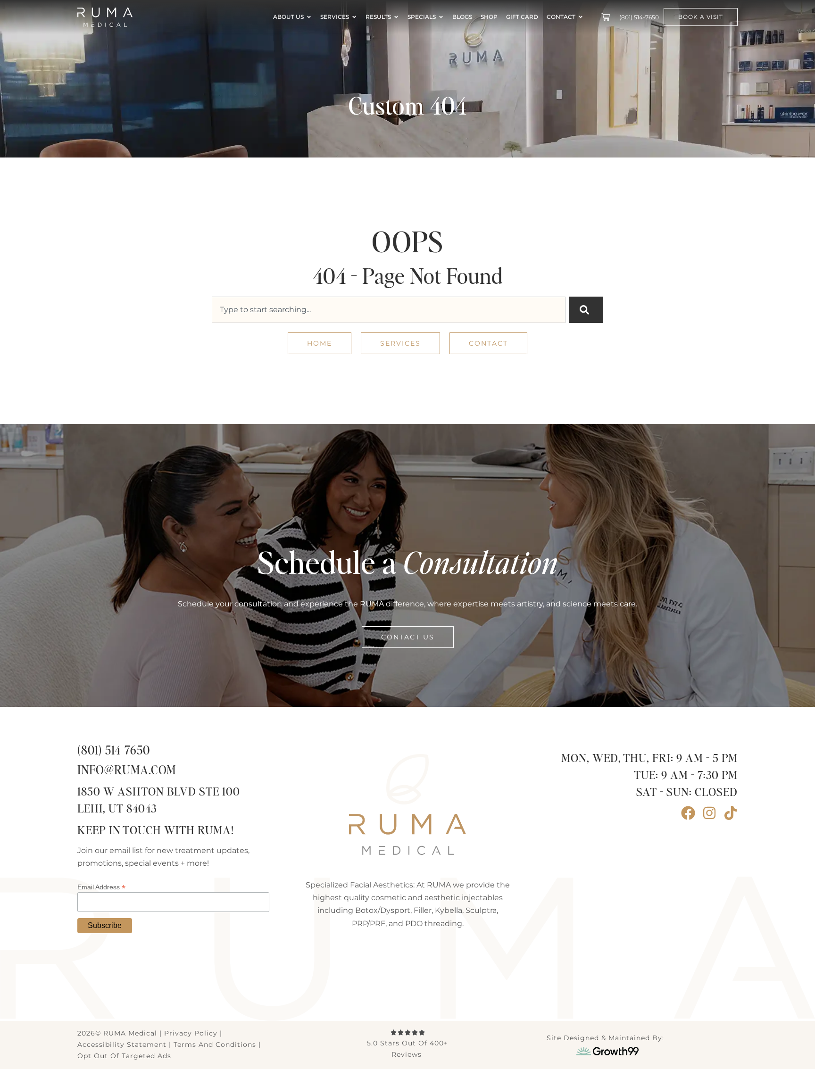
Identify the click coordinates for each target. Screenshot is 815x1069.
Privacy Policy (190, 1033)
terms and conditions (215, 1044)
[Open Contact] (580, 17)
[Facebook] (688, 813)
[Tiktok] (731, 813)
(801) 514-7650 (113, 751)
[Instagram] (709, 813)
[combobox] (388, 310)
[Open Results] (396, 17)
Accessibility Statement (121, 1044)
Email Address (101, 887)
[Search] (586, 310)
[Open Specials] (441, 17)
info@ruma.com (126, 771)
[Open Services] (354, 17)
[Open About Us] (309, 17)
